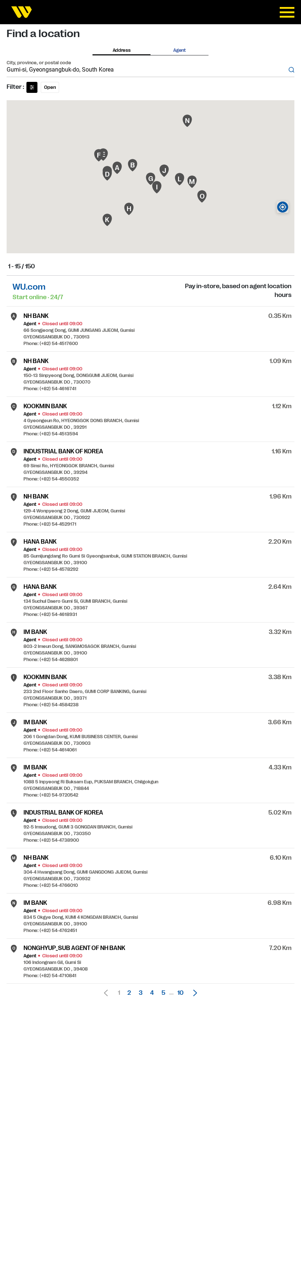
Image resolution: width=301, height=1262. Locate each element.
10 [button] (180, 993)
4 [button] (152, 993)
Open (50, 87)
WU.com (29, 286)
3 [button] (140, 993)
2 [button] (129, 993)
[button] (193, 993)
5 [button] (163, 993)
